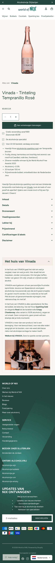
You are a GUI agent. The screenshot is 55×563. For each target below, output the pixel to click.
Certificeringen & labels (13, 234)
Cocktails (22, 16)
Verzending (7, 437)
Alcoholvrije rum (9, 477)
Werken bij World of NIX (12, 392)
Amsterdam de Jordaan (11, 453)
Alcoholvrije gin (8, 473)
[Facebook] (22, 558)
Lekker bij (7, 223)
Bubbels (13, 16)
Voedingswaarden (11, 217)
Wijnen (5, 16)
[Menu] (3, 9)
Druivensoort (8, 211)
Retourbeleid (7, 429)
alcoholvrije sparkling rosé (28, 148)
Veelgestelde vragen (10, 424)
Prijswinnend (8, 228)
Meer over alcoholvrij (11, 412)
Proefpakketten (47, 16)
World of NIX (23, 547)
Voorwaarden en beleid (27, 553)
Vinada (14, 83)
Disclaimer (7, 240)
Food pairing (7, 408)
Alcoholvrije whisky (10, 481)
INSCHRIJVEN (41, 518)
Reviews (5, 400)
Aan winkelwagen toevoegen (29, 125)
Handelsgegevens (9, 441)
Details (5, 205)
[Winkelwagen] (52, 9)
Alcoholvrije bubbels (10, 469)
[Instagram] (27, 558)
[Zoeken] (9, 9)
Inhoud (5, 199)
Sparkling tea (33, 16)
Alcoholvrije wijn (9, 465)
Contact (5, 433)
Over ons (6, 388)
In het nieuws (7, 396)
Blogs (4, 404)
